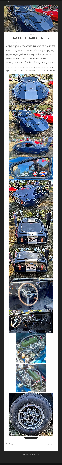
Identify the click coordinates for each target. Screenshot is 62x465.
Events (30, 456)
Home (20, 456)
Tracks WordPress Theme (27, 463)
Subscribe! (41, 456)
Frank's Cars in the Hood (31, 454)
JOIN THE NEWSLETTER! (31, 437)
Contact (37, 456)
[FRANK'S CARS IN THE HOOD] (8, 3)
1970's (34, 34)
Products (26, 456)
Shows (33, 456)
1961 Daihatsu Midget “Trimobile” (50, 444)
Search (22, 456)
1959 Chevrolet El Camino (10, 444)
